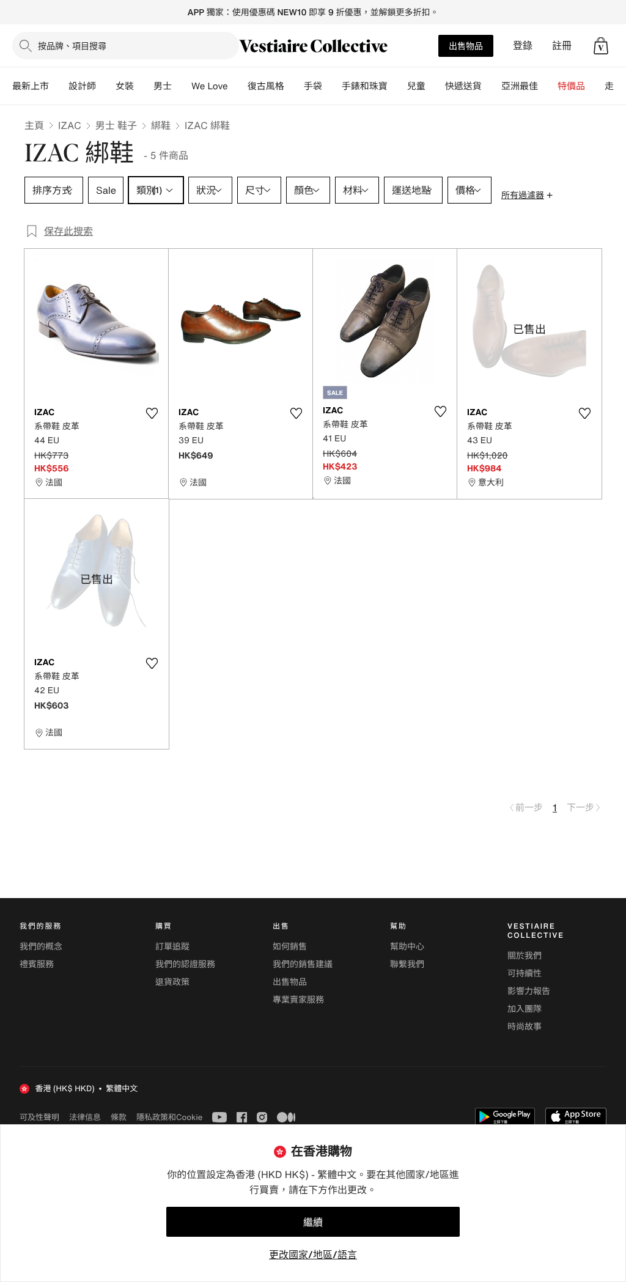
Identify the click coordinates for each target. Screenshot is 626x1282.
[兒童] (435, 86)
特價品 (571, 86)
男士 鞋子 (116, 125)
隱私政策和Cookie (169, 1117)
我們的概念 (41, 946)
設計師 (82, 86)
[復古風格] (294, 86)
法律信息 (85, 1117)
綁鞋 (161, 125)
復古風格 (266, 86)
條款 (119, 1117)
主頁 (34, 125)
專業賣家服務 (298, 999)
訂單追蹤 (172, 946)
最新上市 (30, 86)
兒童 (416, 86)
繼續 (313, 1222)
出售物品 (466, 45)
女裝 (125, 86)
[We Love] (238, 86)
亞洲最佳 (519, 86)
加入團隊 (524, 1009)
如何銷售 (290, 946)
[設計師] (106, 86)
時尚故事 (524, 1026)
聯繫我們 (407, 964)
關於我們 (524, 955)
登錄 (522, 45)
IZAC (69, 125)
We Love (209, 86)
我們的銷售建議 (303, 964)
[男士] (181, 86)
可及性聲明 (39, 1117)
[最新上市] (59, 86)
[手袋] (332, 86)
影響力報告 (528, 991)
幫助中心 (407, 946)
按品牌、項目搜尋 (72, 45)
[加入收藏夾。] (151, 413)
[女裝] (144, 86)
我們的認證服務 (185, 964)
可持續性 (524, 973)
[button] (600, 45)
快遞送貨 (463, 86)
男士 (162, 86)
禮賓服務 (37, 964)
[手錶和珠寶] (397, 86)
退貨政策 (172, 982)
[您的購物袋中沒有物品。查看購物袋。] (600, 45)
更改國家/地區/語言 (313, 1254)
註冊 (562, 45)
